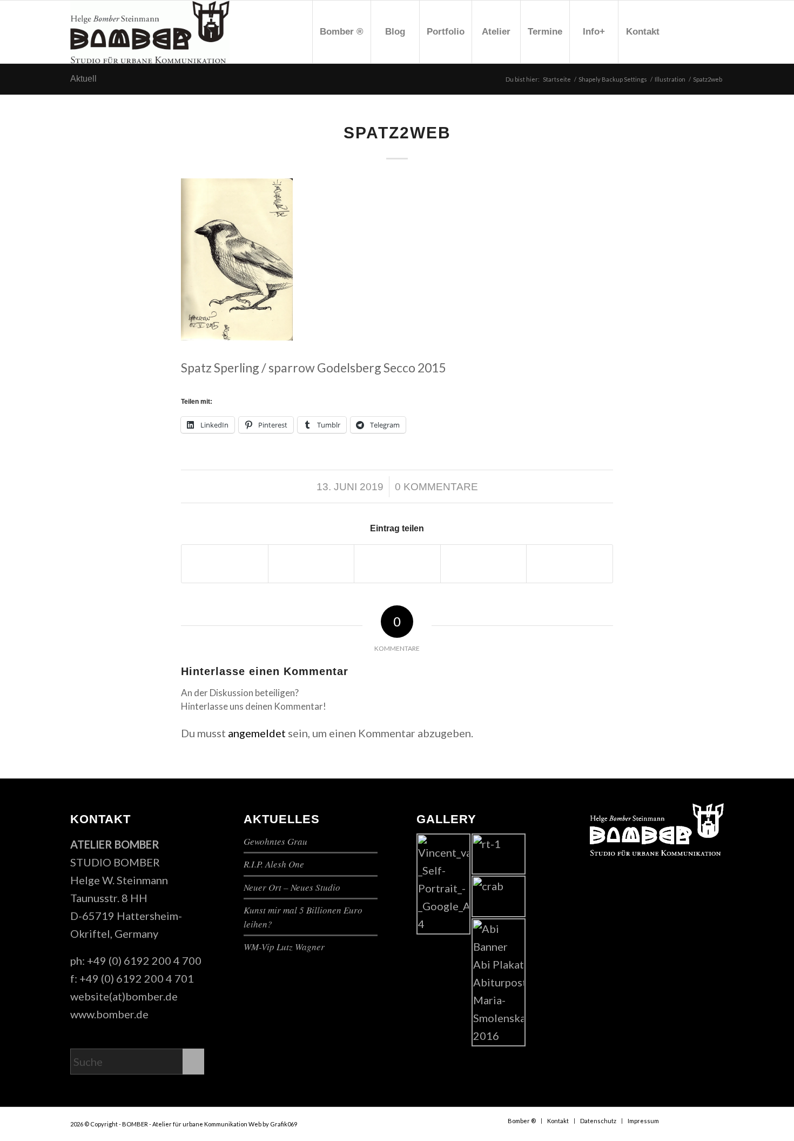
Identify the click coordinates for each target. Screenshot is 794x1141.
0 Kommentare (436, 486)
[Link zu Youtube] (699, 31)
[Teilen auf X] (311, 564)
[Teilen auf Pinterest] (484, 564)
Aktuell (83, 78)
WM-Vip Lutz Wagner (284, 946)
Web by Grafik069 (272, 1123)
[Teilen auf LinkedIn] (570, 564)
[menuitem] (341, 32)
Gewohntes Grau (275, 841)
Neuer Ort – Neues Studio (292, 887)
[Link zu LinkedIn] (716, 31)
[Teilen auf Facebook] (224, 564)
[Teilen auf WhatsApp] (397, 564)
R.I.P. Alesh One (274, 864)
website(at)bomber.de (124, 996)
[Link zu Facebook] (683, 31)
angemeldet (257, 732)
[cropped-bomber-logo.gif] (150, 32)
